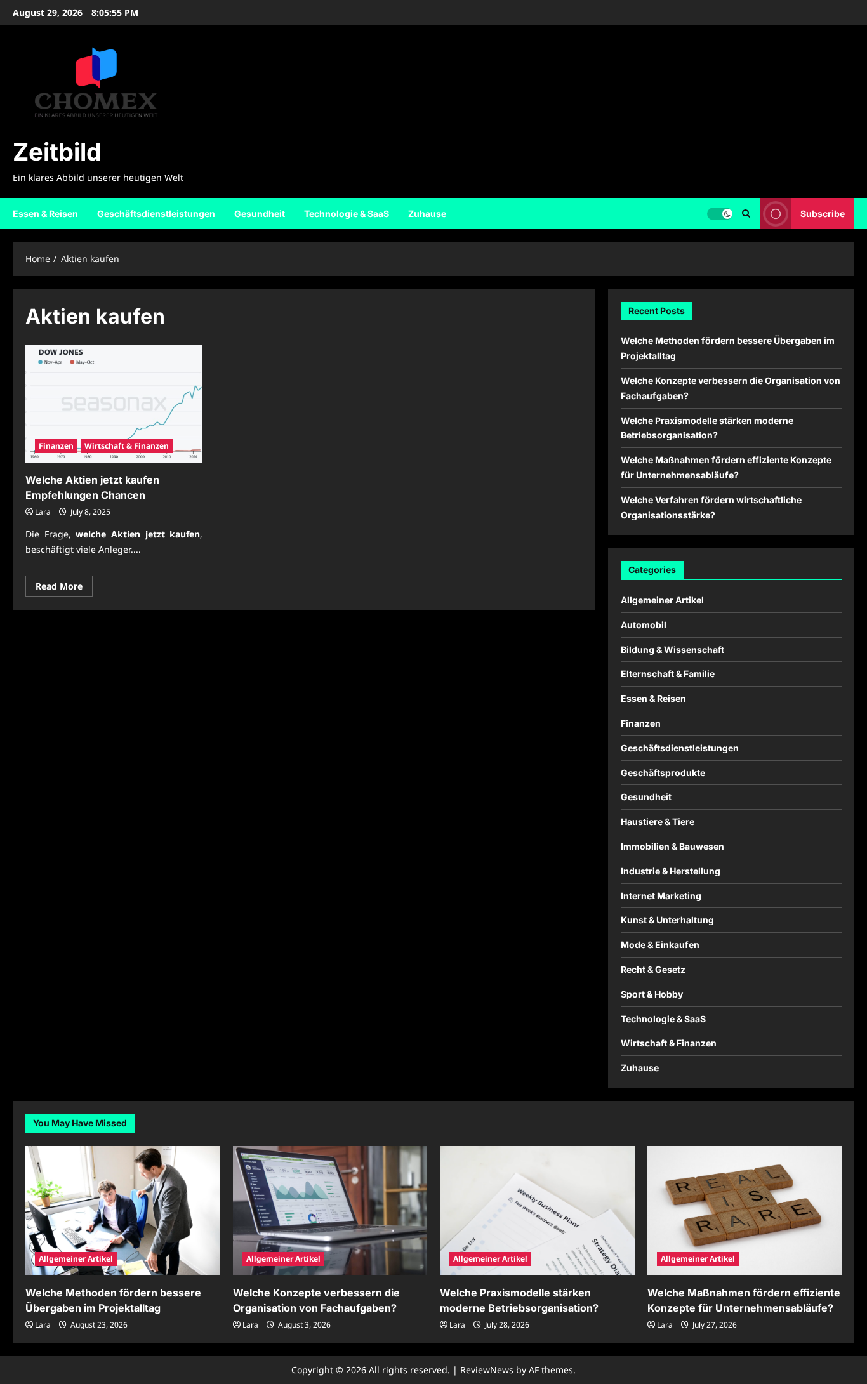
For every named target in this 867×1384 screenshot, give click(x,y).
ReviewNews (486, 1370)
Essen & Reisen (45, 213)
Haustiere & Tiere (657, 821)
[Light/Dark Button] (719, 213)
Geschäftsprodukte (663, 772)
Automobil (643, 624)
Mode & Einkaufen (660, 944)
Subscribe (822, 213)
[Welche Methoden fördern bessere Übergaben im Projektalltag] (122, 1210)
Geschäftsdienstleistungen (156, 213)
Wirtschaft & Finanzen (126, 445)
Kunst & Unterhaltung (667, 919)
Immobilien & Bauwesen (672, 846)
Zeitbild (57, 151)
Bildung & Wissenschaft (672, 649)
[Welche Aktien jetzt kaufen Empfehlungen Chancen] (113, 404)
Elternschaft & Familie (668, 673)
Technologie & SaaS (346, 213)
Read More (64, 588)
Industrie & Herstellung (670, 871)
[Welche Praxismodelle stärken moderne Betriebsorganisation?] (537, 1210)
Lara (43, 511)
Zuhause (427, 213)
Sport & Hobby (652, 994)
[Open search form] (746, 213)
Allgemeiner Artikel (662, 600)
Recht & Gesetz (653, 969)
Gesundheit (259, 213)
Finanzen (56, 445)
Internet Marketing (661, 895)
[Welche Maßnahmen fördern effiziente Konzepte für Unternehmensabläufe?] (744, 1210)
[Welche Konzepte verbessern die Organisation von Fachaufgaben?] (330, 1210)
